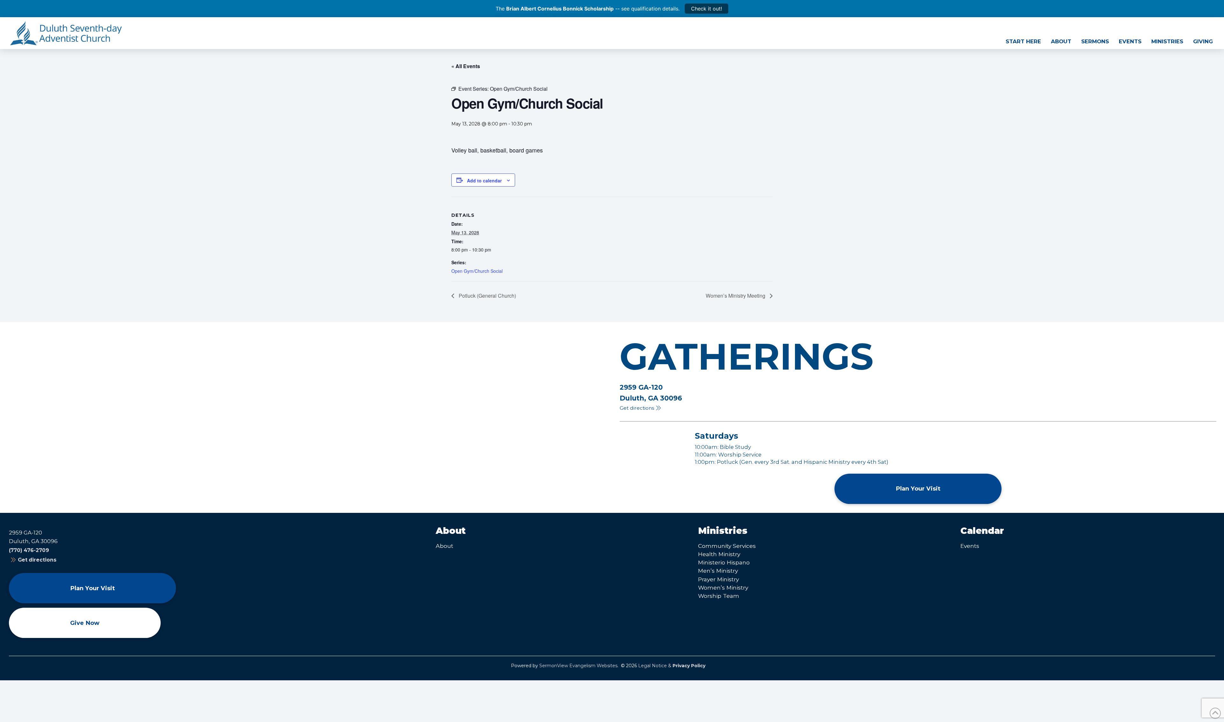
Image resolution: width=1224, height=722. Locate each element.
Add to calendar (484, 180)
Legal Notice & (671, 666)
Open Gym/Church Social (477, 271)
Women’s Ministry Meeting (736, 295)
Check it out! (706, 8)
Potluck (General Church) (486, 295)
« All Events (465, 66)
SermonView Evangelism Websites (578, 666)
